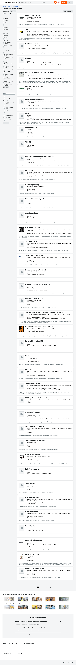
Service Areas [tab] (31, 647)
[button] (3, 20)
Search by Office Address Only (7, 14)
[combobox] (47, 2)
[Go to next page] (53, 587)
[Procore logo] (7, 2)
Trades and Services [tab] (23, 647)
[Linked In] (63, 662)
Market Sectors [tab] (14, 647)
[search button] (55, 2)
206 (50, 587)
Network (14, 2)
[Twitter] (68, 662)
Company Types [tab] (7, 647)
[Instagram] (70, 662)
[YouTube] (72, 662)
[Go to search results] (14, 93)
